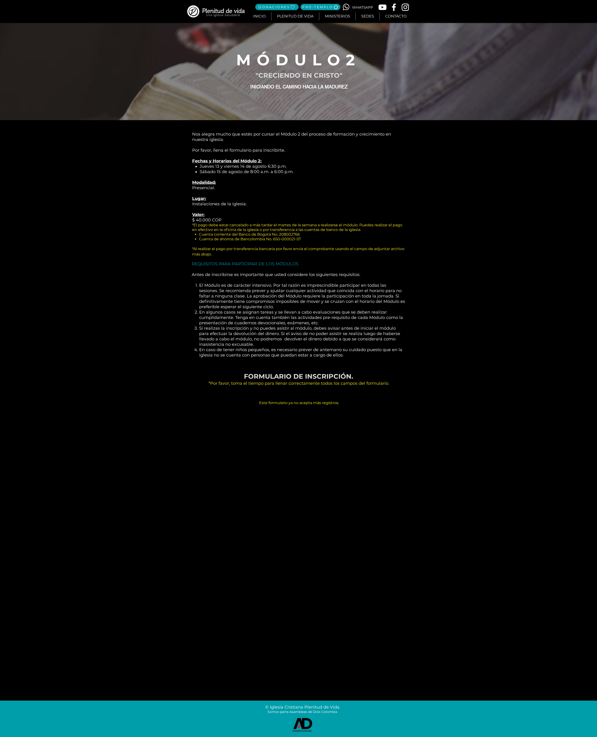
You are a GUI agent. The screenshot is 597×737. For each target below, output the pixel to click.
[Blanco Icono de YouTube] (382, 7)
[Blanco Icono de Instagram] (405, 7)
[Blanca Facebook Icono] (394, 7)
